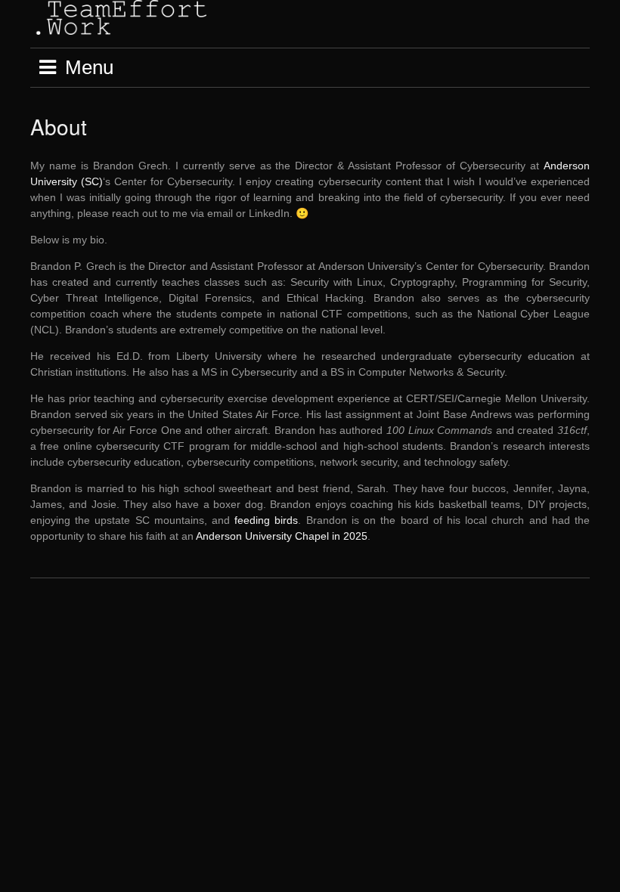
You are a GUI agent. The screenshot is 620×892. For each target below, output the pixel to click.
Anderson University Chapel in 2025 (281, 536)
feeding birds (266, 520)
